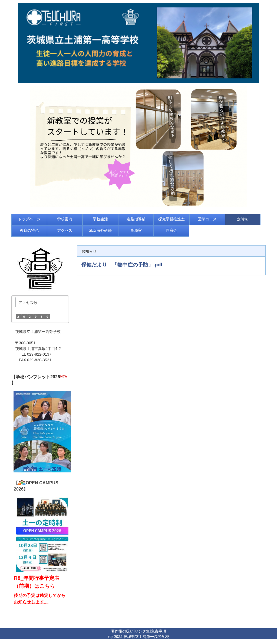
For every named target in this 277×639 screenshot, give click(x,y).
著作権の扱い (122, 631)
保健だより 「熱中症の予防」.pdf (121, 264)
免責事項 (158, 631)
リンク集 (142, 631)
